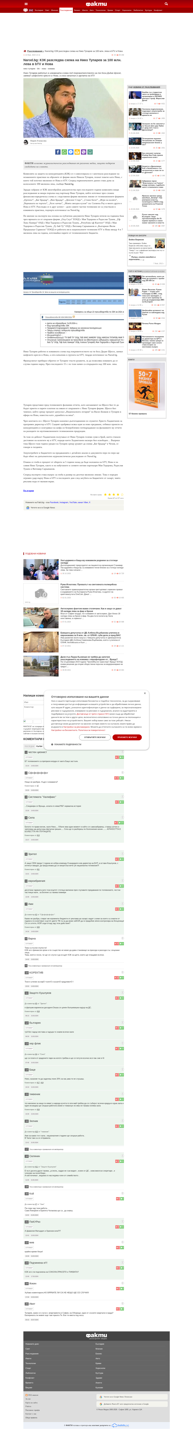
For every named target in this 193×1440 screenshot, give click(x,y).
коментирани (150, 271)
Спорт (117, 10)
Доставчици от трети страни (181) (93, 714)
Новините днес (32, 1344)
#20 (38, 927)
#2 (36, 915)
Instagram (64, 502)
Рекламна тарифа (32, 1410)
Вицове (28, 1387)
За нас (28, 1399)
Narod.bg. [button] (69, 184)
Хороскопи (126, 10)
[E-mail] (77, 152)
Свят (47, 10)
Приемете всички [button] (127, 737)
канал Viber (83, 502)
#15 (36, 1132)
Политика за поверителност (91, 730)
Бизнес (77, 10)
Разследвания (66, 10)
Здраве (99, 1378)
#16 (38, 1110)
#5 (36, 1004)
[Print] (90, 152)
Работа (28, 1406)
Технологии (101, 10)
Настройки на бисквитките (64, 730)
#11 (38, 869)
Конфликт (158, 10)
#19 (42, 1083)
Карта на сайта (31, 1403)
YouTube (73, 502)
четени (138, 271)
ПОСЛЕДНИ (29, 746)
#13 (38, 835)
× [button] (145, 693)
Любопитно (138, 10)
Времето (29, 1383)
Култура (148, 10)
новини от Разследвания (146, 87)
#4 (36, 1054)
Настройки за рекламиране (76, 727)
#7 (38, 786)
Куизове (99, 1387)
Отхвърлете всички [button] (95, 737)
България (39, 10)
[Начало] (96, 4)
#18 (38, 1011)
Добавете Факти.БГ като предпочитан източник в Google (126, 1404)
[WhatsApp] (64, 152)
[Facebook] (58, 152)
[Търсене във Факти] (166, 4)
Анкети (99, 1383)
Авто (92, 10)
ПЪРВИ (39, 746)
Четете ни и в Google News (43, 507)
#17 (38, 1083)
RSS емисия (33, 1395)
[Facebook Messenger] (70, 152)
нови (162, 271)
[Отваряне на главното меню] (26, 4)
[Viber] (83, 152)
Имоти (85, 10)
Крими (110, 10)
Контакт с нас (30, 1414)
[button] (66, 744)
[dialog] (96, 720)
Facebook (54, 502)
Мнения (54, 10)
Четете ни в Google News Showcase (118, 1397)
